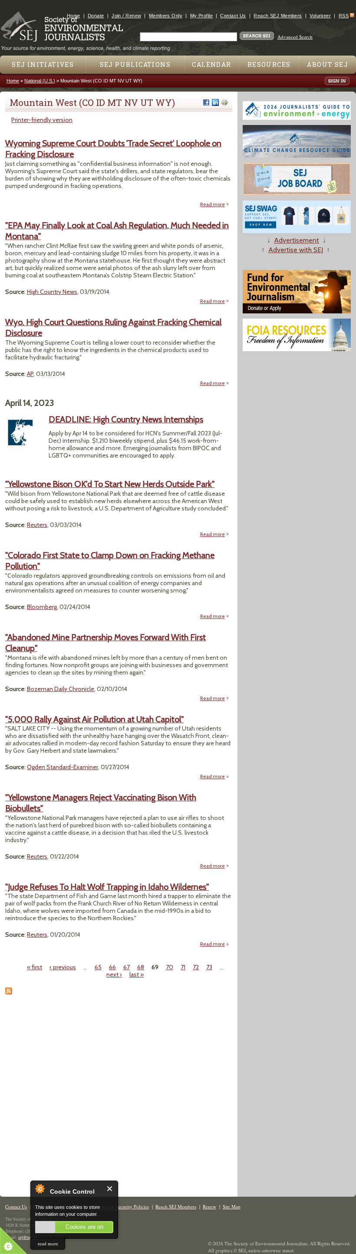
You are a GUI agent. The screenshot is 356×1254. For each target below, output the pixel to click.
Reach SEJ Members (278, 15)
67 (126, 967)
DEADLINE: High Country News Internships (126, 419)
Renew (209, 1206)
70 (169, 967)
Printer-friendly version (42, 120)
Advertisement (296, 240)
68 (140, 967)
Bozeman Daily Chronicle (60, 689)
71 (183, 967)
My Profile (201, 15)
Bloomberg (42, 607)
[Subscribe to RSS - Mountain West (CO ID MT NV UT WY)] (8, 992)
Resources (269, 64)
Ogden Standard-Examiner (62, 767)
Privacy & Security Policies (121, 1206)
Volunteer (320, 15)
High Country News (52, 292)
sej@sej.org (28, 1237)
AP (30, 374)
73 (209, 967)
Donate (96, 15)
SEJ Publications (135, 64)
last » (136, 974)
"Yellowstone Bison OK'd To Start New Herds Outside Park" (109, 484)
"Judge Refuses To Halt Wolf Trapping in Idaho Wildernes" (107, 887)
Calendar (211, 64)
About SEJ (327, 64)
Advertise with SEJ (295, 250)
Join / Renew (126, 15)
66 (112, 967)
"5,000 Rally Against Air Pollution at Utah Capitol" (94, 719)
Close (110, 1188)
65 (98, 967)
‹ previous (62, 967)
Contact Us (233, 15)
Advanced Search (295, 36)
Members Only (165, 15)
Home (73, 15)
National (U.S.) (39, 80)
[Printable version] (224, 102)
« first (34, 967)
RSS (344, 15)
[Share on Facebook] (206, 102)
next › (114, 974)
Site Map (232, 1206)
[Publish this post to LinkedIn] (215, 102)
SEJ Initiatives (43, 64)
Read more (214, 204)
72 (196, 967)
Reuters (37, 525)
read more (48, 1243)
